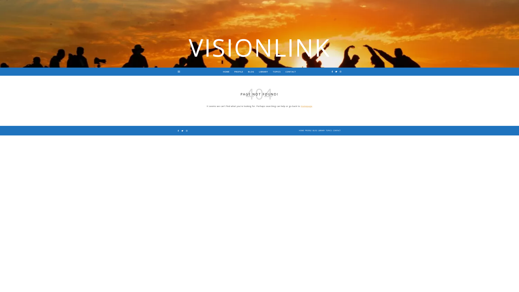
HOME (226, 71)
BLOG (251, 71)
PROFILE (238, 71)
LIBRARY (263, 71)
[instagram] (340, 71)
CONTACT (290, 71)
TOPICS (277, 71)
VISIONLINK (259, 47)
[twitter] (336, 71)
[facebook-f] (332, 71)
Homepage (306, 106)
